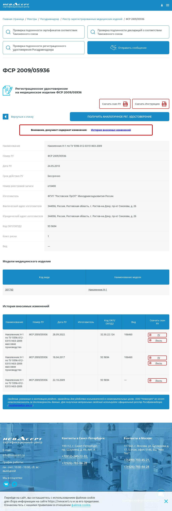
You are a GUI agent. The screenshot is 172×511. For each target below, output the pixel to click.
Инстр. (159, 340)
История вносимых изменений (111, 130)
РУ (159, 335)
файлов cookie (80, 505)
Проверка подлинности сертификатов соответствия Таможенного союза (45, 31)
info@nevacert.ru (14, 455)
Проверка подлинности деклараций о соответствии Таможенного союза (130, 31)
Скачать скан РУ (111, 103)
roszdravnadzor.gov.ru (20, 405)
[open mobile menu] (167, 5)
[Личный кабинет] (162, 5)
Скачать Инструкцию (147, 103)
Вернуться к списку (22, 116)
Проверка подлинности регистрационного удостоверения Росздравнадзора (39, 47)
